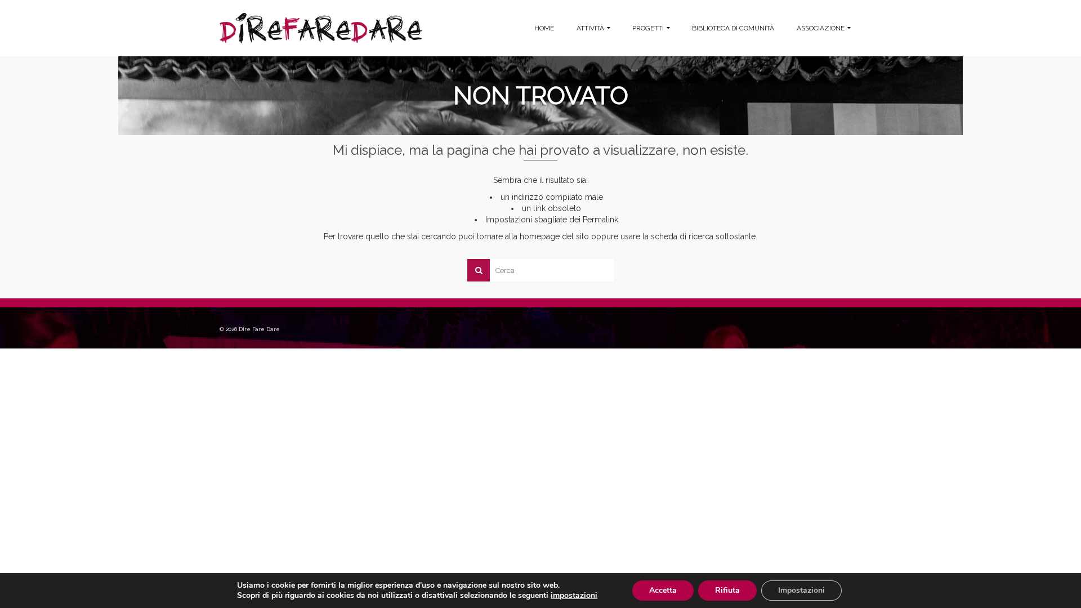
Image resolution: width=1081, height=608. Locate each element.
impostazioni (574, 596)
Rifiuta (727, 590)
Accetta (663, 590)
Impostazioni (801, 590)
